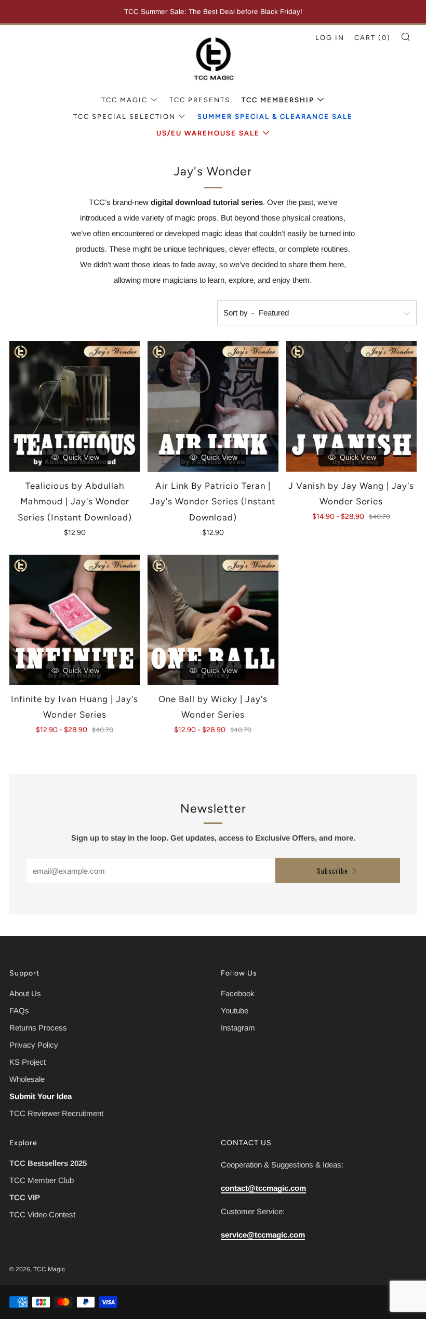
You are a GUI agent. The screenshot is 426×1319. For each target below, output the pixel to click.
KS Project (27, 1061)
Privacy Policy (33, 1044)
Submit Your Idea (40, 1096)
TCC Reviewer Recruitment (56, 1113)
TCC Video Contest (42, 1214)
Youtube (234, 1010)
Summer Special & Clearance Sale (275, 116)
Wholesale (27, 1079)
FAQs (19, 1010)
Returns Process (38, 1027)
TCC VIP (24, 1197)
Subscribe (332, 870)
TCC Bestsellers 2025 (48, 1163)
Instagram (238, 1027)
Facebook (238, 993)
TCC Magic (124, 100)
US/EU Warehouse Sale (208, 133)
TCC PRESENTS (199, 100)
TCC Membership (278, 100)
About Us (25, 993)
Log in (329, 38)
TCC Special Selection (124, 116)
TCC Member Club (41, 1180)
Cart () (372, 38)
